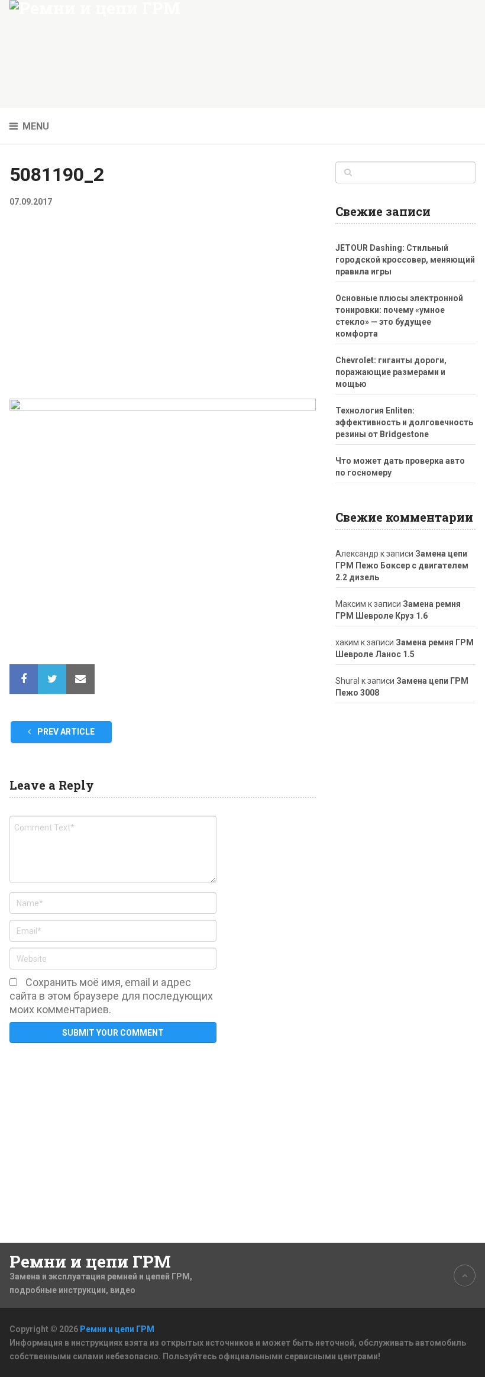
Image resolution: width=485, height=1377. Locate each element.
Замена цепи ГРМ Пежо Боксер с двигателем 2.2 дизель (401, 565)
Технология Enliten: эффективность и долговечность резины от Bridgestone (404, 422)
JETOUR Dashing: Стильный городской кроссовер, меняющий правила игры (405, 259)
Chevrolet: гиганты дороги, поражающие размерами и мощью (391, 372)
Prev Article (65, 731)
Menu (35, 126)
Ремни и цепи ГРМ (90, 1261)
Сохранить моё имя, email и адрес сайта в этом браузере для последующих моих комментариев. (111, 996)
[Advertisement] (162, 311)
